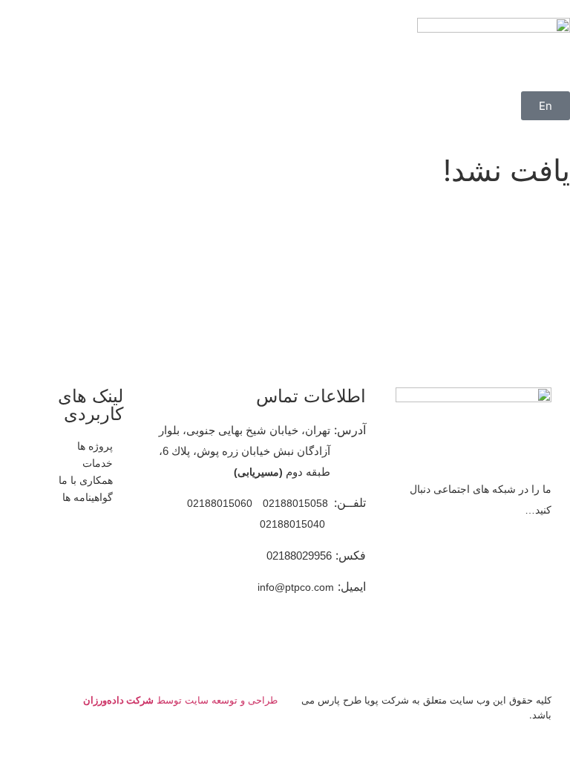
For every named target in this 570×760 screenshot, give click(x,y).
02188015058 (295, 503)
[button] (565, 82)
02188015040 (292, 524)
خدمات (97, 462)
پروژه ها (95, 445)
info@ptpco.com (296, 587)
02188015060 (219, 503)
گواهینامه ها (87, 497)
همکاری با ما (86, 480)
